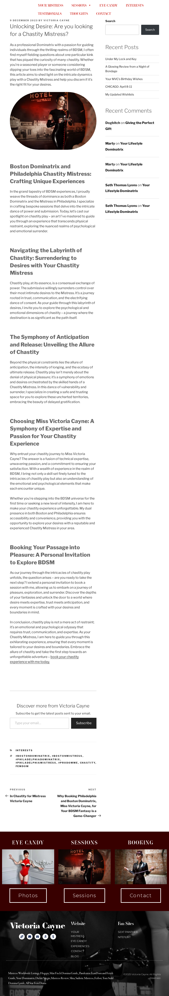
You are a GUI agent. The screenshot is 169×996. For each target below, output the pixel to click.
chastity (87, 762)
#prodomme (68, 762)
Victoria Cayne (15, 9)
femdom (22, 766)
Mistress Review (60, 978)
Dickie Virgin (42, 978)
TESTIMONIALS (50, 13)
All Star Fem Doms (36, 983)
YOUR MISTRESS (50, 5)
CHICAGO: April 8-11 (118, 86)
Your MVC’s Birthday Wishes (124, 79)
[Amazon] (45, 936)
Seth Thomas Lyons (121, 185)
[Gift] (37, 936)
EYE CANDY (109, 5)
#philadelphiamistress (36, 762)
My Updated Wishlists (119, 94)
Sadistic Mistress (84, 978)
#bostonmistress (67, 755)
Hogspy (44, 973)
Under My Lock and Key (120, 59)
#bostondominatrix (33, 755)
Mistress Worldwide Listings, (24, 973)
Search (110, 21)
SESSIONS (79, 5)
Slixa (72, 978)
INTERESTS (135, 5)
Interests (24, 750)
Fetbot (98, 978)
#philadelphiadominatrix (38, 759)
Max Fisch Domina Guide (64, 973)
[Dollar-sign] (53, 936)
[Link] (22, 936)
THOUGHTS (79, 13)
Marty (110, 143)
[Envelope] (30, 936)
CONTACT (103, 13)
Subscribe (84, 723)
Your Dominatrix (25, 978)
